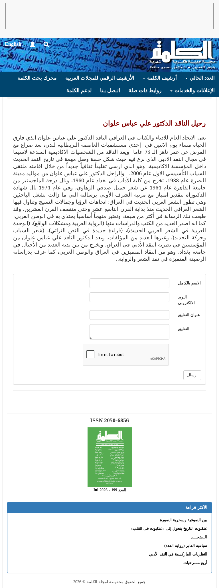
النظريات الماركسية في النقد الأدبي (178, 554)
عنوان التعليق (189, 315)
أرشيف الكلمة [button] (161, 78)
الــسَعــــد (199, 537)
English (13, 44)
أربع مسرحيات (195, 563)
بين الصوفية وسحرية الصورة (183, 520)
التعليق (183, 329)
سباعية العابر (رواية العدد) (185, 545)
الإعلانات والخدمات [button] (194, 90)
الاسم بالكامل (189, 283)
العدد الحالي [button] (201, 78)
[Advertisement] (109, 16)
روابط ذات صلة (145, 90)
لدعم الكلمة (79, 90)
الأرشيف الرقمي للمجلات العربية (99, 78)
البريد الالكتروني (186, 300)
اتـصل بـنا (110, 90)
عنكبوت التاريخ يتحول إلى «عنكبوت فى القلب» (169, 528)
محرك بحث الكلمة (37, 78)
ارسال (192, 375)
